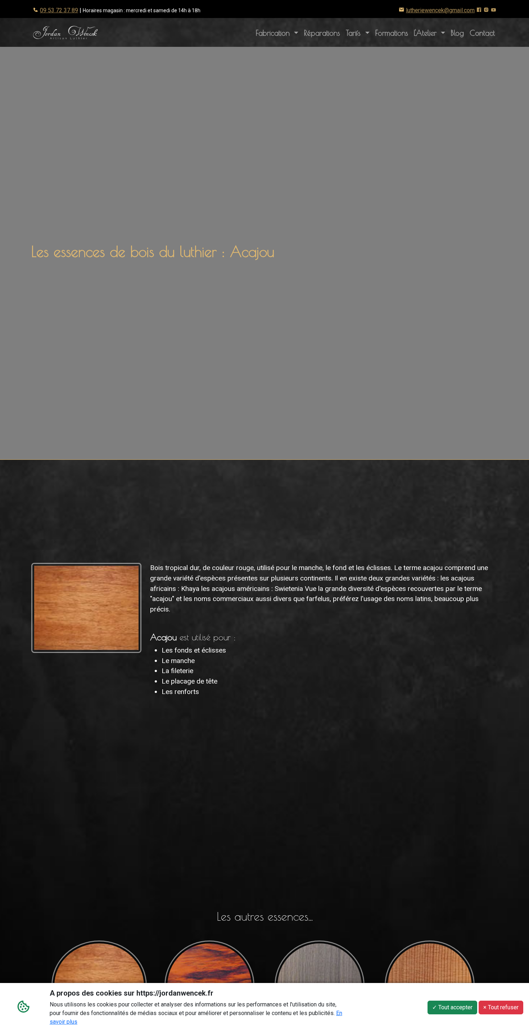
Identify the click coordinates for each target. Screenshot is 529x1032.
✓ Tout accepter (452, 1007)
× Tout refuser (501, 1007)
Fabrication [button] (274, 32)
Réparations (322, 32)
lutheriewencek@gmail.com (440, 10)
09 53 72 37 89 (59, 10)
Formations (391, 32)
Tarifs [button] (354, 32)
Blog (457, 32)
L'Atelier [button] (431, 32)
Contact (482, 32)
